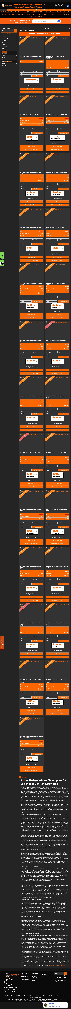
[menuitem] (9, 52)
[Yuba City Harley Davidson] (6, 5)
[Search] (15, 30)
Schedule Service (46, 976)
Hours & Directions (24, 975)
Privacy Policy (27, 999)
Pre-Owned (34, 976)
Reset (8, 33)
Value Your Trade (31, 89)
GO (59, 21)
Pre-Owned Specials (36, 978)
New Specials (34, 977)
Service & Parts (45, 973)
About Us (24, 973)
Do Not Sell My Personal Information (48, 999)
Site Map (34, 999)
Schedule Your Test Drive (31, 92)
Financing (24, 978)
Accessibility (18, 999)
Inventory (35, 973)
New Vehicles (34, 975)
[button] (3, 10)
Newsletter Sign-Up (25, 980)
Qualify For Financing (31, 85)
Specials (33, 980)
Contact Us (11, 999)
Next (25, 777)
